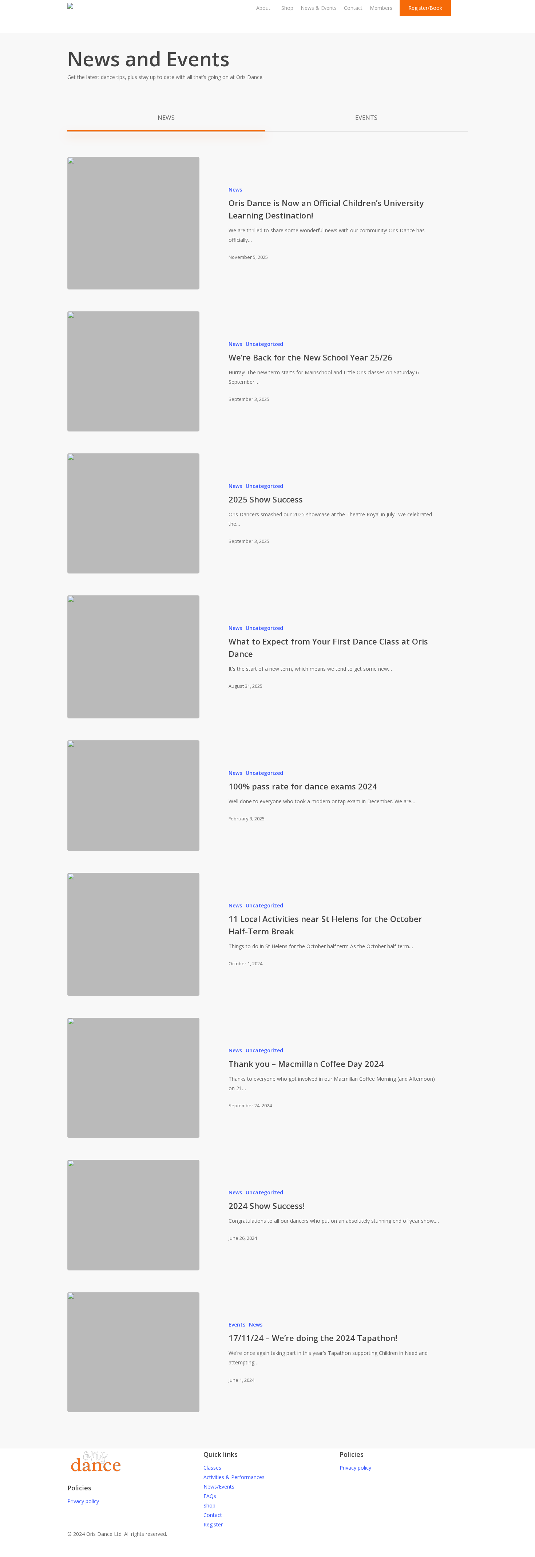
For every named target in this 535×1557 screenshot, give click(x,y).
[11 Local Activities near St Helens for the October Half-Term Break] (133, 934)
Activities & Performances (234, 1477)
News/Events (218, 1486)
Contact (212, 1514)
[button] (166, 117)
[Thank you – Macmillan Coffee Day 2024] (133, 1078)
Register (213, 1524)
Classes (212, 1467)
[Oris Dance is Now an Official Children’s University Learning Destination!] (133, 223)
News (235, 189)
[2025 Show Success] (133, 513)
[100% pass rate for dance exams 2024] (133, 795)
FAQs (209, 1496)
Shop (209, 1505)
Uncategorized (264, 343)
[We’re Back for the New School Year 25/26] (133, 371)
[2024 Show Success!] (133, 1215)
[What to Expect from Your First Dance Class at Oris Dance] (133, 656)
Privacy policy (83, 1501)
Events (237, 1324)
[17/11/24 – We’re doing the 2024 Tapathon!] (133, 1352)
